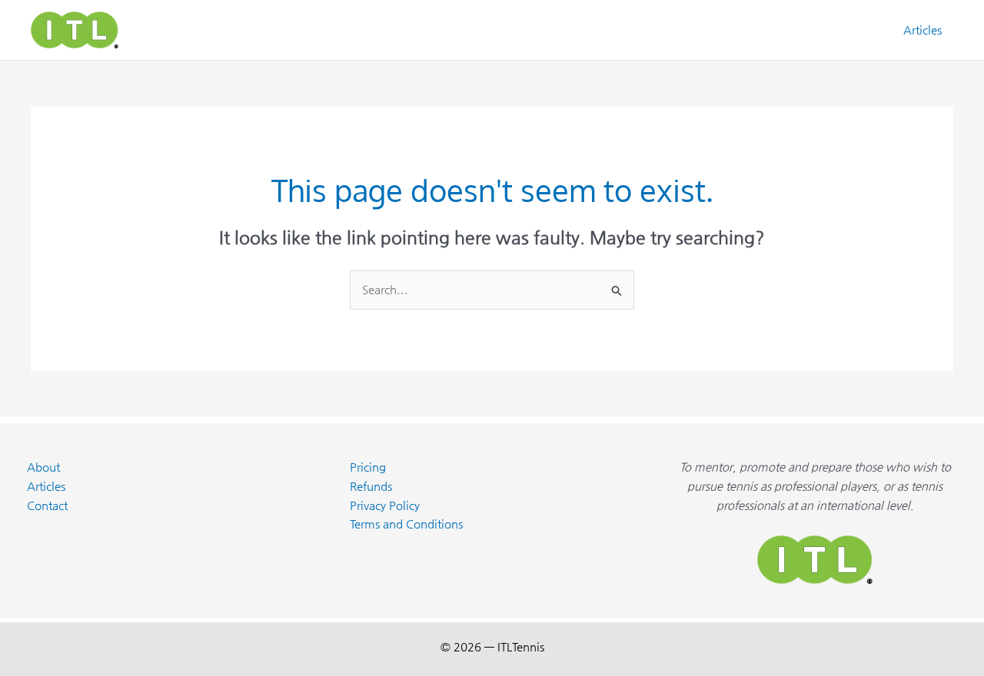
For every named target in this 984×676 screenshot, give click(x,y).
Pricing (368, 466)
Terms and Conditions (406, 523)
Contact (47, 505)
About (43, 466)
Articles (922, 29)
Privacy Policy (385, 505)
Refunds (371, 485)
